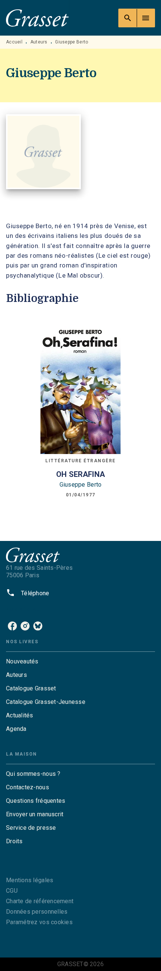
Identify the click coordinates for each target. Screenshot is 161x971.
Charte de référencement (39, 901)
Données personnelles (36, 911)
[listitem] (12, 626)
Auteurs (39, 42)
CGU (12, 890)
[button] (80, 661)
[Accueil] (37, 18)
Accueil (14, 42)
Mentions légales (29, 880)
